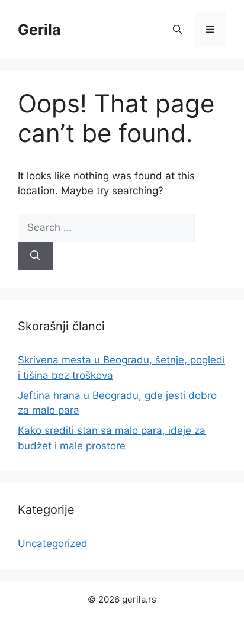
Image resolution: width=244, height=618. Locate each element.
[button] (177, 29)
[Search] (35, 256)
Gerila (39, 29)
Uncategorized (53, 543)
